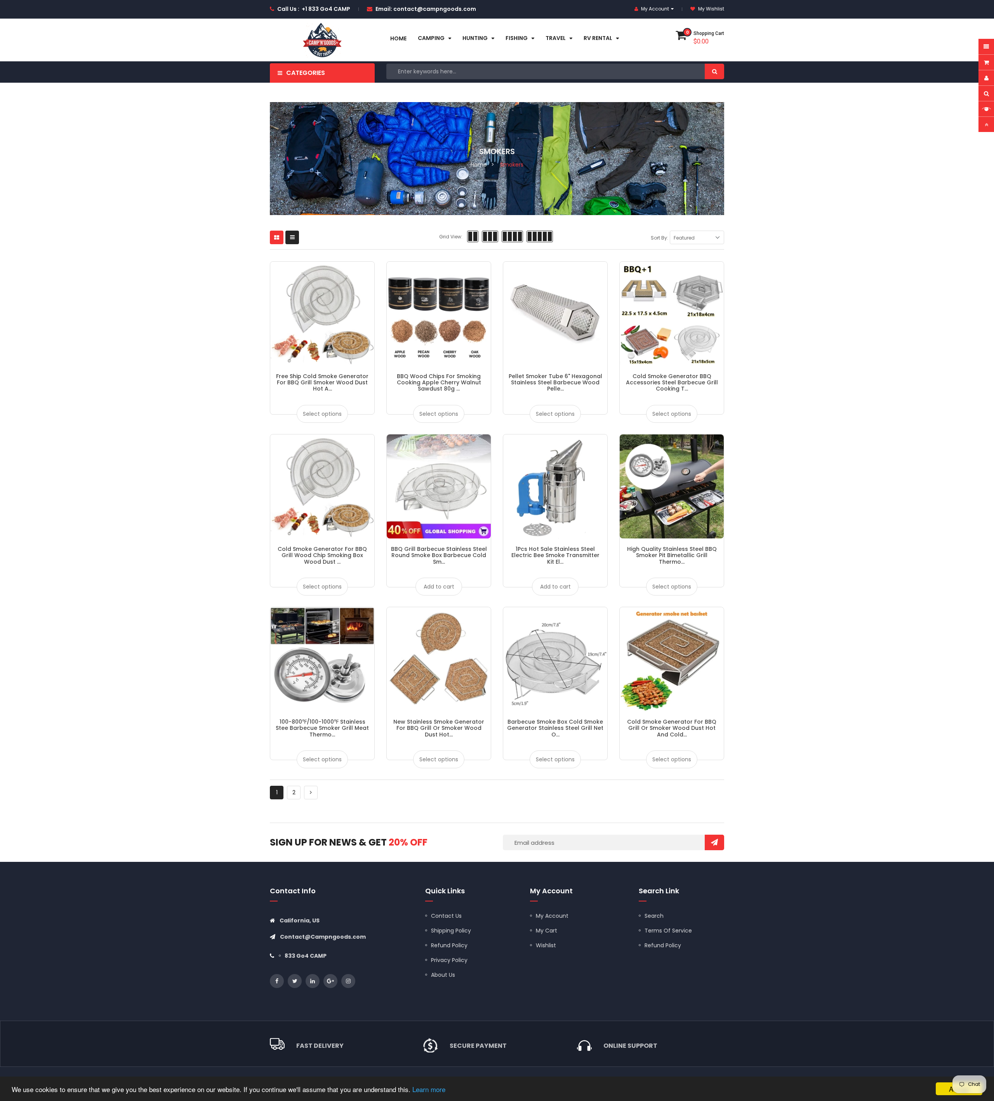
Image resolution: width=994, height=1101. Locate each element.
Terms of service (668, 930)
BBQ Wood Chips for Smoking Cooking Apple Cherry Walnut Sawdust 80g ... (439, 382)
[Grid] (276, 237)
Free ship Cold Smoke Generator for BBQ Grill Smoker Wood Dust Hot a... (322, 382)
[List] (292, 237)
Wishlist (546, 945)
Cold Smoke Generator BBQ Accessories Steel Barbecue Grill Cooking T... (672, 382)
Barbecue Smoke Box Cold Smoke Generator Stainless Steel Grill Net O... (555, 728)
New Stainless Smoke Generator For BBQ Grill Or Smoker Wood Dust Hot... (438, 728)
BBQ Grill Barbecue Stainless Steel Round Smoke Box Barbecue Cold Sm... (439, 555)
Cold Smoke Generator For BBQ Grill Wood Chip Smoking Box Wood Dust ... (322, 555)
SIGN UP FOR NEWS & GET (348, 842)
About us (443, 975)
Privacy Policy (449, 960)
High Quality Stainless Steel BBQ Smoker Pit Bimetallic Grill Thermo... (672, 555)
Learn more (428, 1089)
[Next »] (311, 792)
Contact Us (446, 916)
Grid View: (450, 236)
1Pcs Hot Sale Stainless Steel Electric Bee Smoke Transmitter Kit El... (555, 555)
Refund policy (663, 945)
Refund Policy (449, 945)
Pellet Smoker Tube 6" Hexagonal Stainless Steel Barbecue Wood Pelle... (555, 382)
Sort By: (659, 237)
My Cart (546, 930)
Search (654, 916)
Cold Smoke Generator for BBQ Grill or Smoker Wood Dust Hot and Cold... (671, 728)
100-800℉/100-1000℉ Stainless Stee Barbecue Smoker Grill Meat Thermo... (322, 728)
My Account (552, 916)
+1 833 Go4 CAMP (326, 9)
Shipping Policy (451, 930)
